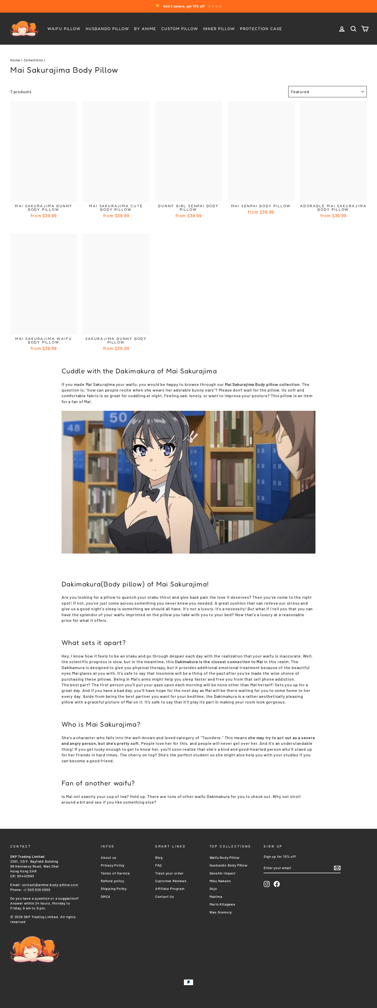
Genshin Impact (223, 873)
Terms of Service (115, 873)
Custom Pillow (179, 28)
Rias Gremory (221, 912)
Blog (159, 857)
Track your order (169, 873)
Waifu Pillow (64, 28)
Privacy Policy (112, 865)
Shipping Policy (114, 888)
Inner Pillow (219, 28)
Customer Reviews (171, 881)
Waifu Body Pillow (225, 857)
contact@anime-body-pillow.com (50, 884)
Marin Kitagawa (222, 904)
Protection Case (261, 28)
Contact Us (164, 896)
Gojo (213, 888)
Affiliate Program (170, 888)
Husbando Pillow (107, 28)
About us (108, 857)
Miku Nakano (220, 881)
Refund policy (112, 881)
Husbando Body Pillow (228, 865)
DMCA (106, 896)
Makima (216, 896)
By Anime (145, 28)
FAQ (158, 865)
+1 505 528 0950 (37, 889)
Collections (33, 60)
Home (15, 60)
